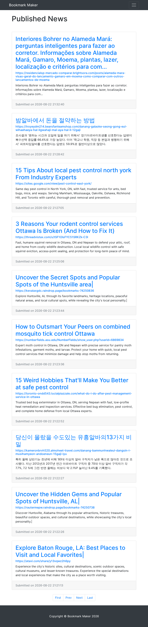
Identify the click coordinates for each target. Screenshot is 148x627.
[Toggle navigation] (134, 5)
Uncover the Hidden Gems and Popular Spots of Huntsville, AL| (69, 498)
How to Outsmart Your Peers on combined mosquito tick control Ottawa (73, 330)
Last (90, 597)
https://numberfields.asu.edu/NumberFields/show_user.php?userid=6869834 (70, 340)
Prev (69, 597)
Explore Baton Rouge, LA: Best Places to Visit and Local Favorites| (70, 551)
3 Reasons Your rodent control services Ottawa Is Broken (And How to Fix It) (69, 227)
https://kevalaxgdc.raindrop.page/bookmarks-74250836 (55, 290)
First (58, 597)
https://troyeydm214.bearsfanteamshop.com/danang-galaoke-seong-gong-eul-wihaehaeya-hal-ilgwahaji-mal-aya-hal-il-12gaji (71, 128)
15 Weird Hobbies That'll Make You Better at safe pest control (72, 384)
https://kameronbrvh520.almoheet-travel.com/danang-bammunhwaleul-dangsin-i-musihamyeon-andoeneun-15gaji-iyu (73, 452)
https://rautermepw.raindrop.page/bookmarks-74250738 (55, 507)
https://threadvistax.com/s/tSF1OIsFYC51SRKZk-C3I (52, 237)
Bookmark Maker (23, 5)
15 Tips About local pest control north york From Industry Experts (73, 174)
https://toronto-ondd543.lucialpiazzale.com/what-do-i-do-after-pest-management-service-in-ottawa (74, 395)
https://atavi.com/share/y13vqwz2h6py (43, 561)
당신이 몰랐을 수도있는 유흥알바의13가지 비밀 (74, 441)
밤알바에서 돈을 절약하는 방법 (55, 120)
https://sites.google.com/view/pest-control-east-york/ (54, 183)
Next (79, 597)
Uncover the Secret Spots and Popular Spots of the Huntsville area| (68, 281)
